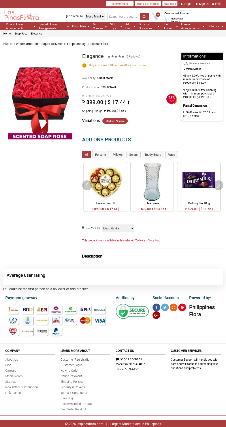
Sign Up (204, 4)
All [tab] (86, 154)
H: (191, 115)
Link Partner (13, 392)
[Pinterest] (182, 307)
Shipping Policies (71, 381)
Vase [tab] (171, 154)
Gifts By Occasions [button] (145, 26)
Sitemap (11, 381)
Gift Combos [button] (98, 26)
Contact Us (125, 350)
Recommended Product (76, 404)
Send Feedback (131, 359)
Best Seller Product (148, 3)
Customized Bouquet (176, 13)
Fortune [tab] (100, 154)
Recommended (119, 3)
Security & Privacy (72, 387)
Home (7, 33)
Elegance (36, 33)
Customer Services (186, 350)
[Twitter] (165, 307)
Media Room (14, 376)
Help (218, 4)
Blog (8, 365)
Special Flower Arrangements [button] (48, 26)
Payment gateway (21, 297)
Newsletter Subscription (21, 387)
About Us (11, 359)
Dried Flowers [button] (168, 26)
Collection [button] (214, 26)
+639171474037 (135, 364)
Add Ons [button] (127, 26)
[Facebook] (156, 307)
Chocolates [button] (79, 26)
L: (190, 112)
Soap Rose (21, 33)
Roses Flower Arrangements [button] (15, 26)
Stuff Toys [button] (113, 26)
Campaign (67, 398)
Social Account (166, 297)
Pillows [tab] (117, 154)
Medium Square (115, 121)
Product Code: (99, 87)
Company (12, 350)
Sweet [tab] (133, 154)
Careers (10, 370)
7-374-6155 (131, 369)
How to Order (69, 370)
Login (188, 4)
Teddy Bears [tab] (153, 154)
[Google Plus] (156, 315)
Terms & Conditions (73, 392)
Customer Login (71, 365)
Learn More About (75, 350)
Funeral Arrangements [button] (190, 26)
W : (207, 112)
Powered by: (200, 297)
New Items (170, 3)
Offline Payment (71, 376)
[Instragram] (173, 307)
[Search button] (144, 16)
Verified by (125, 297)
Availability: (97, 78)
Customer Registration (75, 359)
